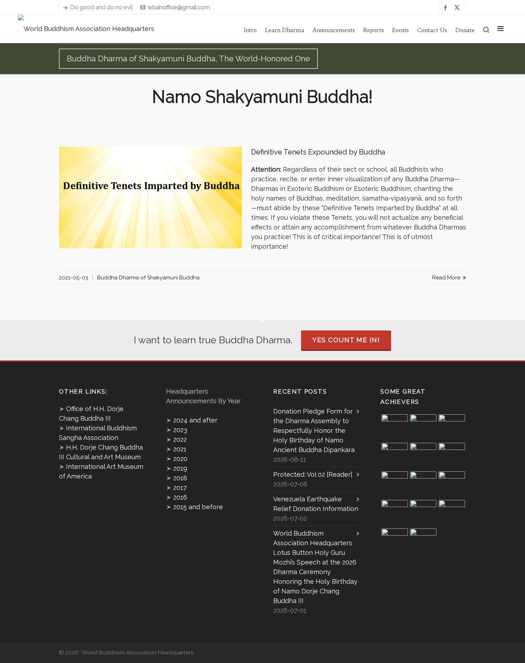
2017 (180, 487)
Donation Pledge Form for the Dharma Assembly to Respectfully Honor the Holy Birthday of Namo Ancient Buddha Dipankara (314, 431)
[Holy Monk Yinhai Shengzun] (423, 541)
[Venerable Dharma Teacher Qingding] (394, 456)
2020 (180, 458)
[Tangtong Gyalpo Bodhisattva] (394, 541)
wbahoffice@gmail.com (179, 7)
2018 (180, 478)
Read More (447, 277)
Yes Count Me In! (346, 340)
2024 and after (195, 420)
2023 (180, 430)
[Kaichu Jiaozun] (452, 484)
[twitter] (458, 7)
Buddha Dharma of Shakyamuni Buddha (148, 277)
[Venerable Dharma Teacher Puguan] (394, 484)
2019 (180, 468)
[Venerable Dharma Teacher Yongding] (423, 456)
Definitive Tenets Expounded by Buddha (318, 152)
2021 (179, 449)
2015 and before (198, 507)
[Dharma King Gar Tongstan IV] (394, 513)
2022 (180, 439)
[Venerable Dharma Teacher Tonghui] (452, 427)
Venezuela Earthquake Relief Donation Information (315, 503)
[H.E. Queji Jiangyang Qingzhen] (452, 513)
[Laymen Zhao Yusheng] (423, 427)
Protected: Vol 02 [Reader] (312, 474)
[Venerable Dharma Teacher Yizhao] (423, 513)
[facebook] (446, 7)
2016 (180, 497)
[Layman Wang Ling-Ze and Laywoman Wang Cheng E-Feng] (394, 427)
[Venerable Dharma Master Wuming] (452, 456)
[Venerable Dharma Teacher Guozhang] (423, 484)
